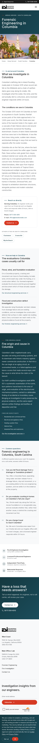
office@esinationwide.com (18, 217)
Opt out (6, 739)
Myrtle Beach (8, 240)
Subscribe (8, 702)
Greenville (18, 235)
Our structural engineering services (15, 293)
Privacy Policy (13, 734)
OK (15, 739)
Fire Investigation (8, 668)
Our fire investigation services (13, 433)
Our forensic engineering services (14, 324)
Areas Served (12, 61)
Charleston (7, 235)
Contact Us (6, 672)
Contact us (10, 223)
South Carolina (22, 61)
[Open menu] (36, 7)
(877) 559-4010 (14, 215)
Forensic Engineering (9, 665)
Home (4, 61)
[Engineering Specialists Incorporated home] (8, 7)
